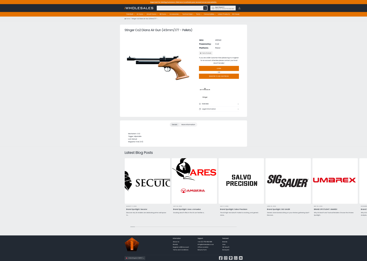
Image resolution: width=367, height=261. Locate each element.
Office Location (203, 247)
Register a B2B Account (181, 247)
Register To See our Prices (219, 76)
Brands (175, 244)
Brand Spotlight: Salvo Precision (233, 209)
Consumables (209, 14)
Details (174, 124)
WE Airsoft (225, 247)
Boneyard (225, 250)
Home (128, 19)
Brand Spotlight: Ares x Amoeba (187, 209)
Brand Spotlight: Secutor (136, 209)
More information (188, 124)
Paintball (129, 14)
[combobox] (182, 8)
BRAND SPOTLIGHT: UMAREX (325, 209)
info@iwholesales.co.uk (206, 244)
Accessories (174, 14)
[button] (130, 14)
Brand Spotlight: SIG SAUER (278, 209)
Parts (198, 14)
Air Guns (140, 14)
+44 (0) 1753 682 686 (205, 242)
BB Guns (163, 14)
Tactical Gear (187, 14)
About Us (176, 242)
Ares (223, 244)
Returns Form (202, 250)
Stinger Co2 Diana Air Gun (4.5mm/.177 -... (145, 19)
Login (219, 68)
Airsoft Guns (151, 14)
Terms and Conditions (180, 250)
